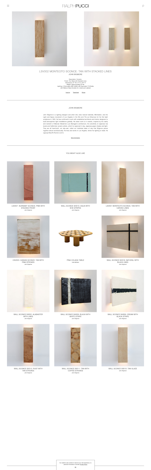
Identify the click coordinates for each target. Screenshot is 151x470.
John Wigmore (75, 74)
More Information (75, 138)
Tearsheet (76, 92)
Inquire (68, 92)
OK (75, 467)
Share (83, 92)
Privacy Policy (83, 464)
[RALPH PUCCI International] (75, 5)
